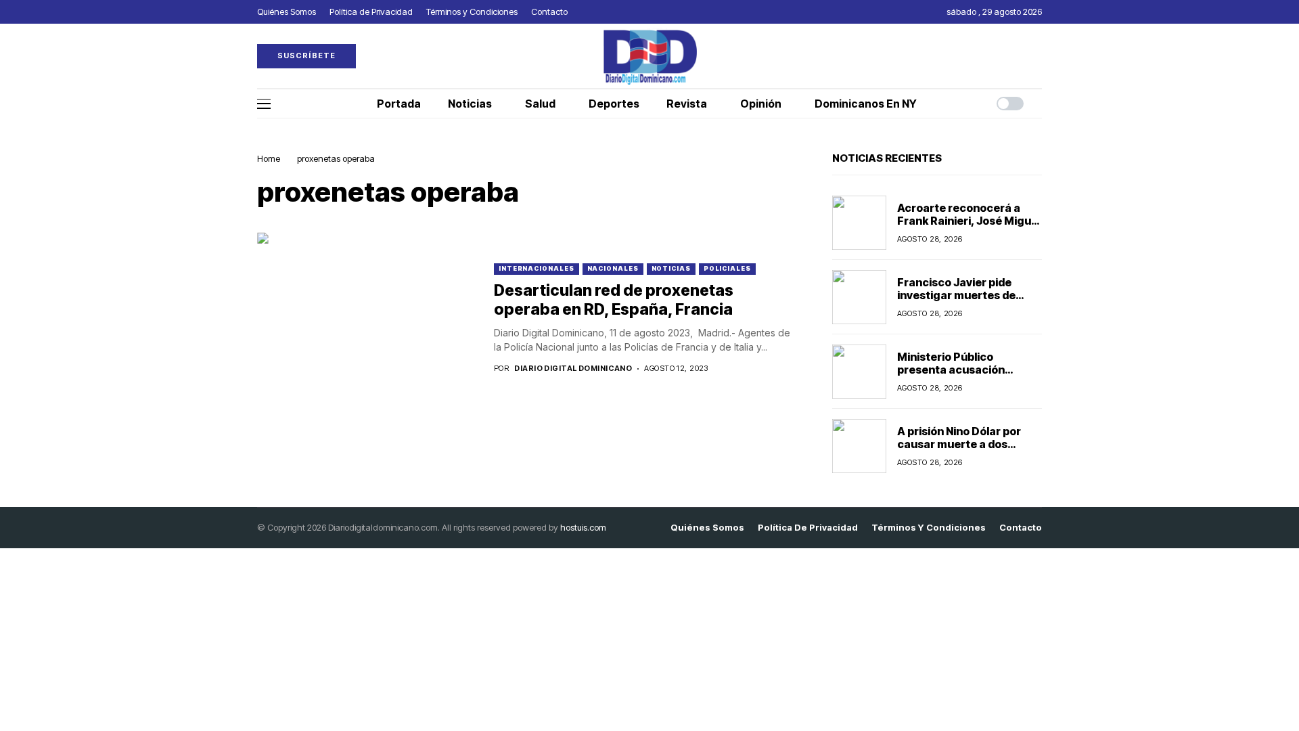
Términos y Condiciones (928, 528)
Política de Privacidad (808, 528)
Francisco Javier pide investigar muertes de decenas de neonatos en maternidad (962, 301)
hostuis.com (583, 527)
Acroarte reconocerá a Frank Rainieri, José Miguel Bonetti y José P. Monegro (969, 220)
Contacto (1020, 528)
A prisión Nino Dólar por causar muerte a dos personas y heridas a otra (965, 444)
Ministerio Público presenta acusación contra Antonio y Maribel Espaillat (963, 376)
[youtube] (1038, 55)
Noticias (671, 268)
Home (268, 158)
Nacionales (613, 268)
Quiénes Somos (707, 528)
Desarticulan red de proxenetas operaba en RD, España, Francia (613, 300)
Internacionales (536, 268)
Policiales (727, 268)
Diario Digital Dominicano (573, 368)
